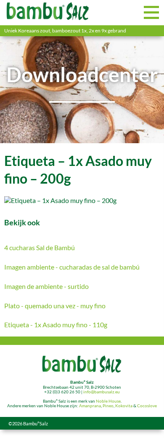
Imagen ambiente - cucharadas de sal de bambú (72, 267)
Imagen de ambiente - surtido (46, 286)
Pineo (108, 405)
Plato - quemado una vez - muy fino (55, 306)
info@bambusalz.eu (101, 392)
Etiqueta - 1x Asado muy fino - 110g (55, 324)
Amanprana (90, 405)
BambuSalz (35, 423)
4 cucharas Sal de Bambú (39, 247)
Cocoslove (147, 405)
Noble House (108, 401)
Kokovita (123, 405)
